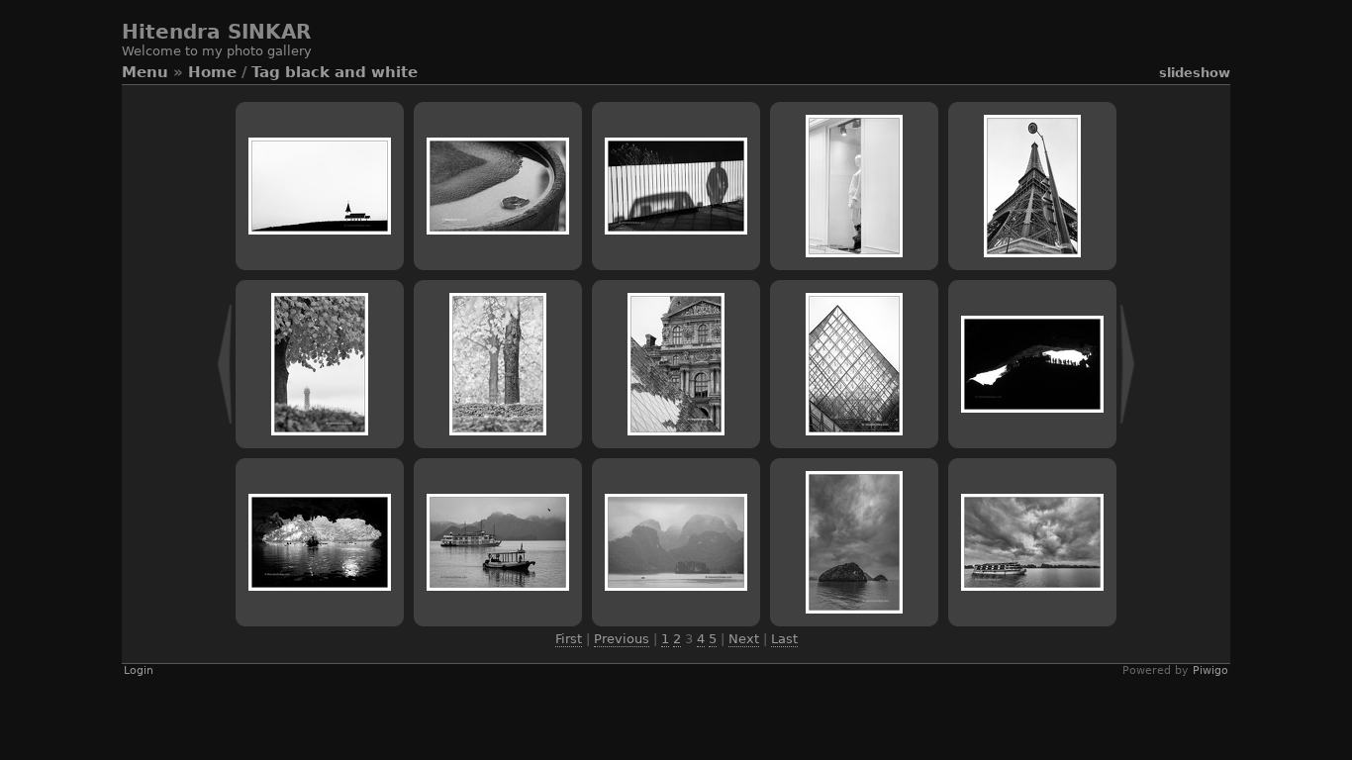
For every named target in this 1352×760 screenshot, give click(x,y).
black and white (351, 72)
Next (743, 638)
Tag (265, 72)
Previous (621, 638)
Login (138, 670)
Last (784, 638)
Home (212, 72)
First (568, 638)
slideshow (1194, 72)
